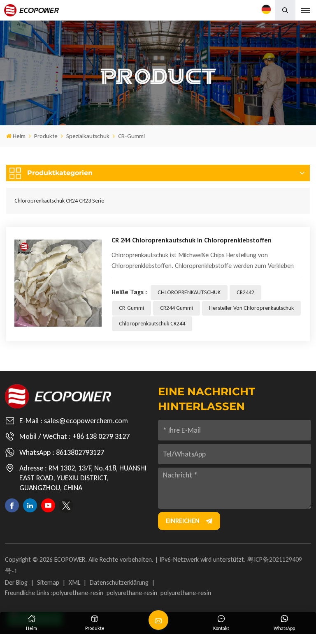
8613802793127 (80, 452)
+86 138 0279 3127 (101, 436)
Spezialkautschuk (87, 136)
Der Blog (16, 582)
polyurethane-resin (78, 593)
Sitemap (48, 582)
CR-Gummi (131, 307)
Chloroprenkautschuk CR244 (152, 323)
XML (74, 582)
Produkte (46, 136)
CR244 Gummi (176, 307)
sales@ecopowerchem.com (86, 420)
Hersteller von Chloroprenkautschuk (251, 307)
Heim (19, 136)
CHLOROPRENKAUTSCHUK (189, 292)
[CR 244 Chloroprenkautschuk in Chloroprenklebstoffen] (58, 283)
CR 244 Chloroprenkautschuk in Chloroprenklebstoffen (192, 240)
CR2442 (245, 292)
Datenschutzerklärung (119, 582)
